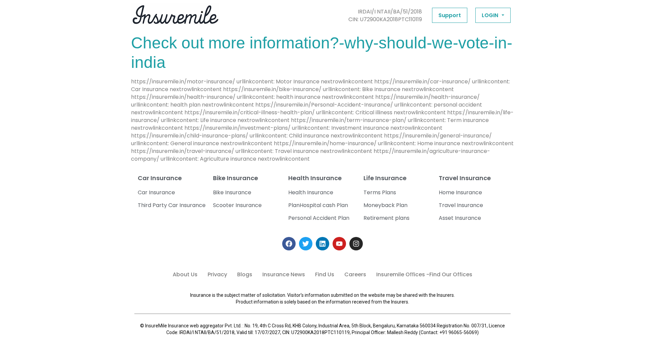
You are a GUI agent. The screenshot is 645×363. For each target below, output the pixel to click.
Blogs (244, 274)
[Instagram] (356, 243)
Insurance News (283, 274)
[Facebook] (289, 243)
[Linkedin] (322, 243)
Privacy (217, 274)
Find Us (324, 274)
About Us (185, 274)
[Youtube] (339, 243)
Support (449, 15)
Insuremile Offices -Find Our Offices (424, 274)
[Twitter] (305, 243)
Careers (355, 274)
